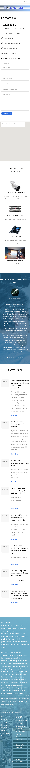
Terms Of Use (20, 762)
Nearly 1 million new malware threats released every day (19, 517)
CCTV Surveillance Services (15, 192)
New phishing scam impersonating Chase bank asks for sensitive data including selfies (19, 575)
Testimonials (5, 733)
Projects (4, 728)
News (3, 730)
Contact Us (5, 736)
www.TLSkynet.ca (10, 54)
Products (4, 725)
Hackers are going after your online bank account (20, 462)
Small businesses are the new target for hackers (19, 424)
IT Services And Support (15, 215)
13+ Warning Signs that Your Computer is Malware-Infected (19, 490)
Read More (14, 415)
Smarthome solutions (15, 260)
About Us (4, 720)
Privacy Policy (10, 762)
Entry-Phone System (15, 236)
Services (4, 722)
